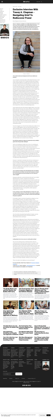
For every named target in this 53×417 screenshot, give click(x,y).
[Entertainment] (9, 19)
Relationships (2, 16)
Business (1, 8)
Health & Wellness (3, 14)
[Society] (9, 18)
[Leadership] (9, 11)
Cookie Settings (42, 415)
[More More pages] (5, 368)
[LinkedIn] (5, 37)
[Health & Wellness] (9, 15)
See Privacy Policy (7, 415)
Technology (2, 17)
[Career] (9, 10)
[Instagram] (1, 37)
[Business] (9, 8)
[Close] (51, 415)
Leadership (2, 11)
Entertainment (2, 19)
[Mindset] (9, 12)
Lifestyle (1, 13)
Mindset (1, 12)
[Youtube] (6, 37)
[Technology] (9, 17)
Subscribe (38, 1)
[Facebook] (3, 37)
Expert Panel (2, 22)
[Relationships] (9, 16)
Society (1, 18)
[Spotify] (8, 37)
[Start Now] (10, 293)
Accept (48, 415)
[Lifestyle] (9, 13)
